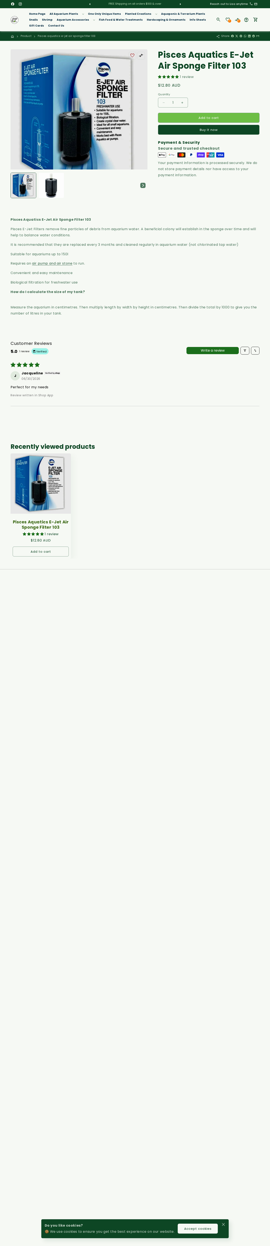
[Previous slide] (15, 185)
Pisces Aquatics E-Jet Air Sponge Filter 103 (41, 524)
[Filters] (244, 351)
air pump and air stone (52, 263)
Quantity (164, 94)
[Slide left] (89, 4)
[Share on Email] (257, 36)
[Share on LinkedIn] (249, 36)
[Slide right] (180, 4)
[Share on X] (236, 36)
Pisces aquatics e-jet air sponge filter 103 (67, 36)
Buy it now (209, 130)
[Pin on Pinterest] (241, 36)
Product (26, 36)
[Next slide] (142, 185)
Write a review (213, 350)
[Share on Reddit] (253, 36)
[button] (66, 14)
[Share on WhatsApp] (245, 36)
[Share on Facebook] (232, 36)
